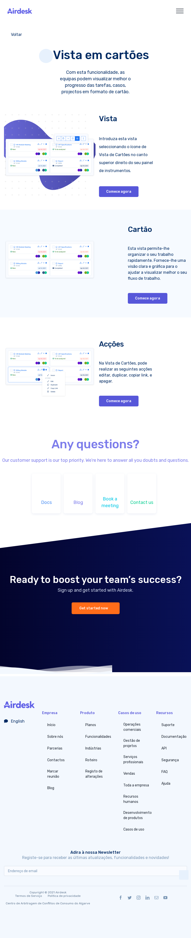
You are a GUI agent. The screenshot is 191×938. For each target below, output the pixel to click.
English (17, 721)
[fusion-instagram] (139, 898)
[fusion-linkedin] (147, 898)
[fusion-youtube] (165, 898)
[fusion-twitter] (130, 898)
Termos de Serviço (28, 896)
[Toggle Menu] (180, 11)
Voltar (16, 34)
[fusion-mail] (156, 898)
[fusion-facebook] (121, 898)
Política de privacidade (64, 896)
